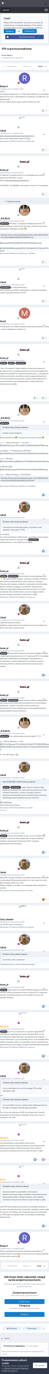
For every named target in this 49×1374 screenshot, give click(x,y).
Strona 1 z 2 (27, 66)
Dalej (40, 66)
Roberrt (9, 55)
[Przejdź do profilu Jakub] (24, 122)
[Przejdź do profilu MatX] (24, 313)
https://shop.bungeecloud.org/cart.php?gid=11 (17, 136)
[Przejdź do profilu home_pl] (24, 161)
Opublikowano (11, 89)
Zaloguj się (10, 31)
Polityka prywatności (9, 1371)
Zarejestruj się (29, 31)
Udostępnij (12, 1328)
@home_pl (4, 223)
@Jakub (11, 363)
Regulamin (24, 1368)
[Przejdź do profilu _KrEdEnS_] (24, 210)
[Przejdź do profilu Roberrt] (24, 78)
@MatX (3, 363)
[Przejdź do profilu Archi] (24, 1171)
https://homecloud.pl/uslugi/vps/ (17, 180)
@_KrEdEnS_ (5, 287)
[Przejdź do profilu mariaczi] (24, 1018)
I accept (40, 1365)
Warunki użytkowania (12, 1368)
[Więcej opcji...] (43, 90)
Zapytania (19, 58)
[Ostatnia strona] (45, 66)
